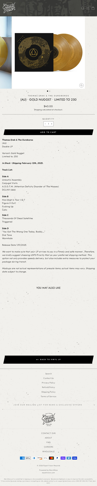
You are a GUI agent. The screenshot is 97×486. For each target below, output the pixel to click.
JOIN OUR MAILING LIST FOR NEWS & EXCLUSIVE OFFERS (48, 405)
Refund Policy (48, 387)
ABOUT (48, 438)
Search (48, 373)
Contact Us (48, 378)
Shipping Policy (48, 392)
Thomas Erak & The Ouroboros (48, 96)
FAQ (48, 442)
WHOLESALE (48, 451)
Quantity (48, 119)
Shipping (38, 110)
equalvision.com (48, 473)
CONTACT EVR (48, 433)
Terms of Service (48, 396)
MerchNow (53, 470)
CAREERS (48, 447)
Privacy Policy (48, 383)
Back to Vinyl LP (50, 359)
